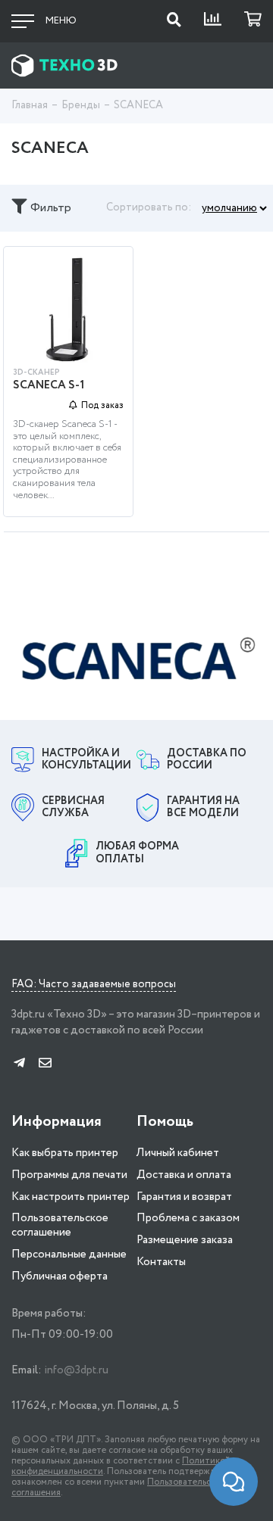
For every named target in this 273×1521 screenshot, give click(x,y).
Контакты (161, 1262)
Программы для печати (69, 1175)
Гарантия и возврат (184, 1197)
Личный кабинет (177, 1153)
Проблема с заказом (188, 1218)
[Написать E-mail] (45, 1064)
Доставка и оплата (183, 1175)
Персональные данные (69, 1254)
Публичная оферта (59, 1276)
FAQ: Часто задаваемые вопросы (93, 985)
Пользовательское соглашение (59, 1225)
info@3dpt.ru (76, 1370)
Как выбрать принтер (64, 1153)
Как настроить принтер (70, 1197)
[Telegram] (19, 1064)
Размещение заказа (184, 1240)
